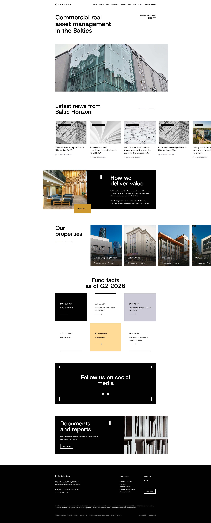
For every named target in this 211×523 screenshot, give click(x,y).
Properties (123, 484)
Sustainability (115, 4)
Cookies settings (60, 515)
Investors (123, 4)
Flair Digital (152, 515)
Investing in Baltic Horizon (127, 489)
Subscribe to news (150, 4)
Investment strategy (126, 481)
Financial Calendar (125, 492)
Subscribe (149, 491)
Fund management (125, 487)
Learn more (67, 446)
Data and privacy (73, 515)
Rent (107, 4)
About (95, 4)
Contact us (83, 515)
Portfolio (101, 4)
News (129, 4)
